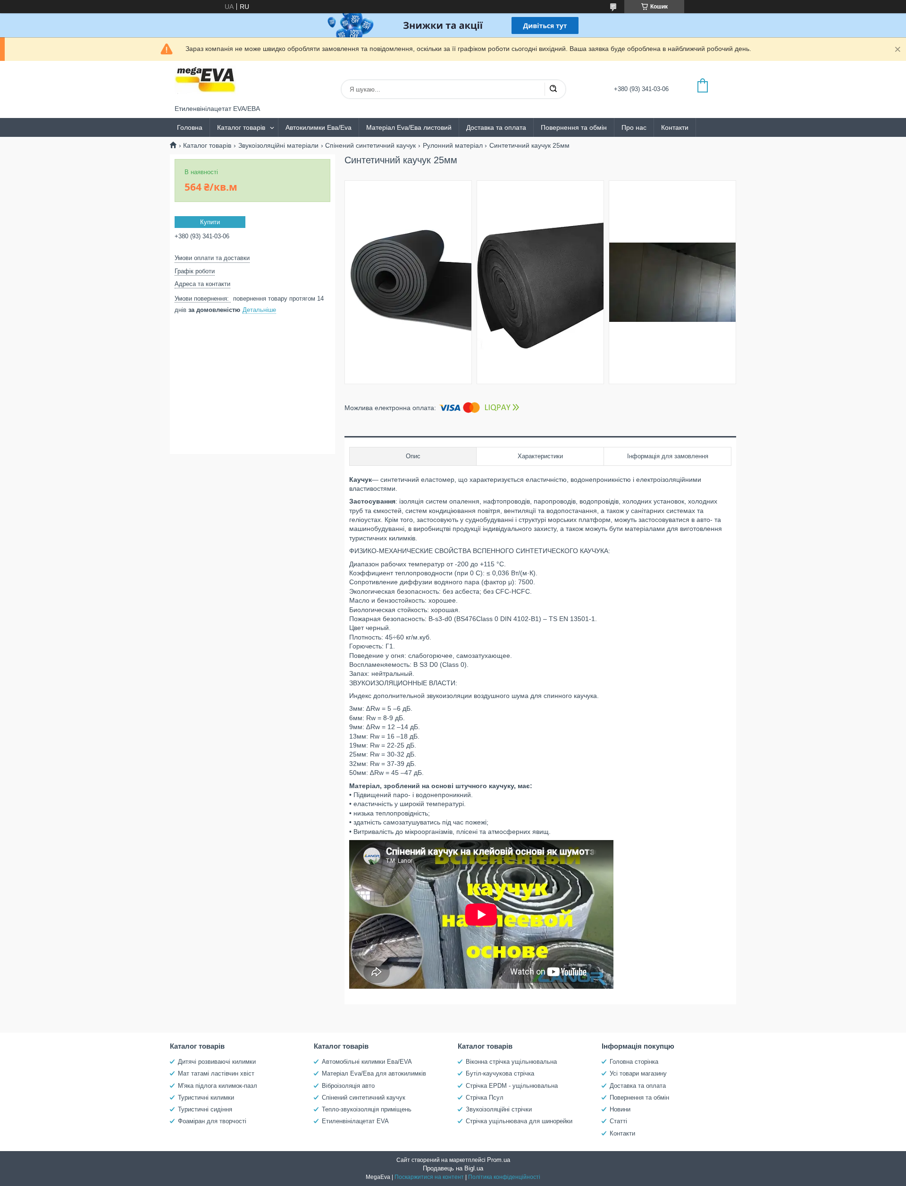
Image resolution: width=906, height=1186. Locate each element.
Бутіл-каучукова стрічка (500, 1073)
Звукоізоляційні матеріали (278, 145)
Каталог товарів (241, 127)
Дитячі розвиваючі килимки (217, 1061)
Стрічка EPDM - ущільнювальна (512, 1085)
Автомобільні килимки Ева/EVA (367, 1061)
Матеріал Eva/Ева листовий (409, 127)
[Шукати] (553, 89)
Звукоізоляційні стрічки (499, 1109)
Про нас (633, 127)
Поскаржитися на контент (429, 1177)
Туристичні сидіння (205, 1109)
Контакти (674, 127)
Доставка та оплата (496, 127)
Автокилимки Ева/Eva (318, 127)
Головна (189, 127)
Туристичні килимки (206, 1097)
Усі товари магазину (638, 1073)
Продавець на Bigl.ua (453, 1168)
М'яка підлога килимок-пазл (217, 1085)
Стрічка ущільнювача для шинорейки (519, 1121)
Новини (620, 1109)
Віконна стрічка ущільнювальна (511, 1061)
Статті (618, 1121)
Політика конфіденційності (504, 1177)
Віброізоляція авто (348, 1085)
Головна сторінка (634, 1061)
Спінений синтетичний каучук (370, 145)
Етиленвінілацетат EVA (355, 1121)
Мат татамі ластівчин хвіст (216, 1073)
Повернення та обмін (574, 127)
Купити (210, 222)
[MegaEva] (210, 83)
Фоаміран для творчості (212, 1121)
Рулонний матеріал (453, 145)
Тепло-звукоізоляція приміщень (366, 1109)
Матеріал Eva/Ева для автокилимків (374, 1073)
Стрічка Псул (484, 1097)
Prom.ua (498, 1159)
